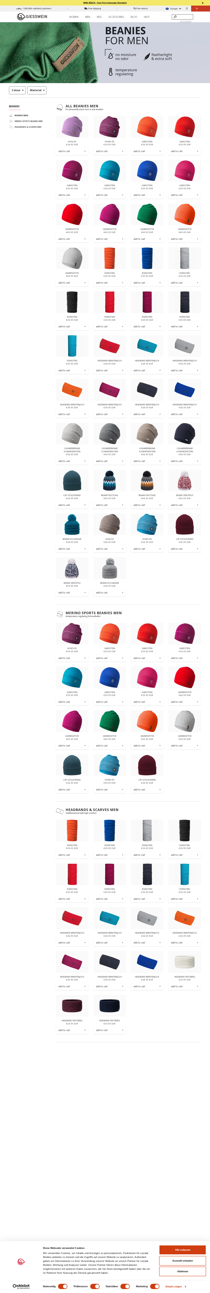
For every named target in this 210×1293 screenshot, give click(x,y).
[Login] (187, 8)
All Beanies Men (82, 106)
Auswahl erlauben (182, 1260)
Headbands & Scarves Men (92, 809)
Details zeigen (174, 1286)
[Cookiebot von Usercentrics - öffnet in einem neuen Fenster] (21, 1286)
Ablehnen (182, 1271)
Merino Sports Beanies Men (94, 613)
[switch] (95, 1286)
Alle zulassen (182, 1249)
